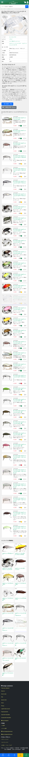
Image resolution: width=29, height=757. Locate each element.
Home (3, 755)
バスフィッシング (4, 739)
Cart (26, 755)
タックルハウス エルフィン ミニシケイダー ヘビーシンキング (19, 457)
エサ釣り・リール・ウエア (6, 745)
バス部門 (3, 725)
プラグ (10, 39)
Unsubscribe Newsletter (6, 717)
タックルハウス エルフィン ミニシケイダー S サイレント (19, 377)
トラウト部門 (4, 728)
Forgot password (4, 711)
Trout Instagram (5, 720)
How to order (3, 694)
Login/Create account (5, 708)
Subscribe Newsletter (5, 714)
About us (3, 691)
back (9, 755)
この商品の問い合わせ (10, 107)
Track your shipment (5, 688)
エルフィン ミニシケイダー (15, 43)
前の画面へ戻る (8, 103)
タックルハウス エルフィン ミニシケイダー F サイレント (19, 183)
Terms (2, 702)
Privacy (2, 705)
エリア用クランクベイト (14, 41)
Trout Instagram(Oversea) (7, 731)
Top (14, 755)
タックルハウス (12, 37)
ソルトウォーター (4, 742)
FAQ (2, 696)
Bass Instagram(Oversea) (7, 734)
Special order (4, 699)
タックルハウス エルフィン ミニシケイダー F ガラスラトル (19, 157)
